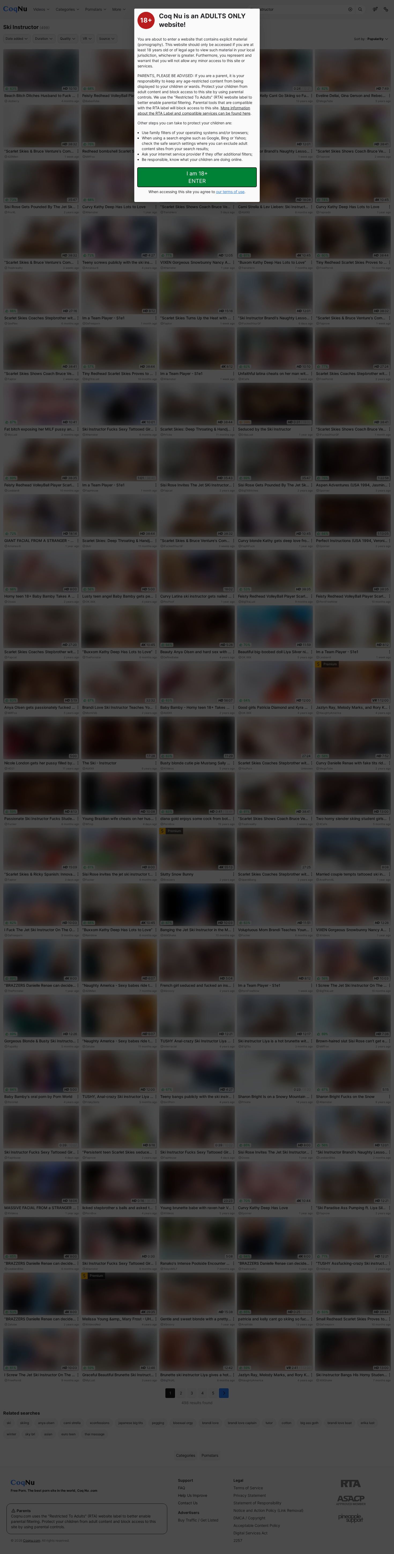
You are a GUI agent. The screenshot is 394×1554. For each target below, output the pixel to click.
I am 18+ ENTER (197, 177)
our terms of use (230, 191)
